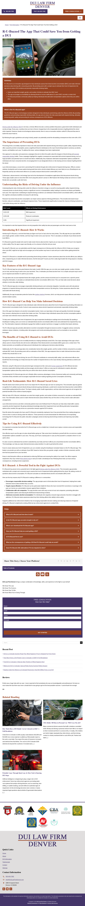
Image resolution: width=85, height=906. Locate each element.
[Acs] (42, 806)
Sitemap (4, 868)
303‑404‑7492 (10, 876)
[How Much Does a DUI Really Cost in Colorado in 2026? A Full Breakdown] (22, 700)
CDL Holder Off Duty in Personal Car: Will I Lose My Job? (62, 723)
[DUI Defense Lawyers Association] (8, 806)
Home (7, 25)
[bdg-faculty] (32, 818)
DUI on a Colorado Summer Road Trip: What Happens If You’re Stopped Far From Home (29, 654)
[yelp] (10, 889)
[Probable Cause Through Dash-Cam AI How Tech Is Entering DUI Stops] (22, 750)
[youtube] (7, 889)
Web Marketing (43, 903)
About (4, 856)
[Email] (79, 561)
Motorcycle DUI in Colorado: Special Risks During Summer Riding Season (25, 666)
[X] (61, 561)
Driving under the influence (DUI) (12, 127)
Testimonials (6, 862)
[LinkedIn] (67, 561)
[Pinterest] (73, 561)
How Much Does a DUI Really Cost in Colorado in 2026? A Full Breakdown (25, 658)
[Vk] (76, 561)
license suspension (57, 366)
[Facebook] (58, 561)
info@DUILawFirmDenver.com (15, 879)
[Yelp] (47, 574)
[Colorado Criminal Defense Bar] (31, 806)
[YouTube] (42, 574)
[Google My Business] (38, 574)
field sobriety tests (25, 458)
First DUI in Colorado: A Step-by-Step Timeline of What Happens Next (23, 662)
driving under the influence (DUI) (49, 469)
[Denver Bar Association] (66, 807)
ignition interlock (40, 294)
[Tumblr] (70, 561)
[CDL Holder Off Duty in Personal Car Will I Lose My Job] (63, 700)
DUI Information (14, 25)
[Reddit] (64, 561)
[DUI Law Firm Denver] (42, 835)
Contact (4, 865)
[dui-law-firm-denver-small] (42, 2)
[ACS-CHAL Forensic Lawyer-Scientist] (19, 807)
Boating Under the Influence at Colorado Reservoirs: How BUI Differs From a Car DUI (28, 670)
